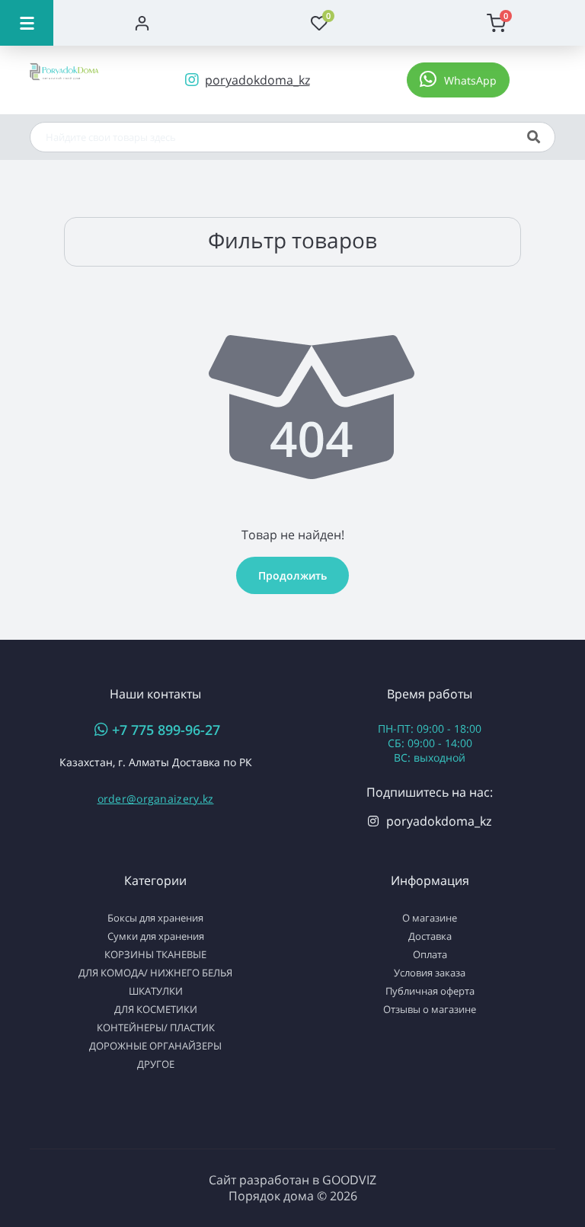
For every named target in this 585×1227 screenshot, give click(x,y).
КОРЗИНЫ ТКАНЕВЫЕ (155, 954)
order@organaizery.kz (156, 798)
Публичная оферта (430, 991)
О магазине (429, 918)
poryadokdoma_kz (438, 821)
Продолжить (292, 575)
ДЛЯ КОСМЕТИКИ (155, 1009)
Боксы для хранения (155, 918)
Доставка (430, 936)
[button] (458, 80)
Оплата (430, 954)
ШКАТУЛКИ (156, 991)
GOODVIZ (349, 1179)
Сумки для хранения (155, 936)
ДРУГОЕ (155, 1064)
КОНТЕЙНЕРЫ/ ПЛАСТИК (156, 1027)
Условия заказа (429, 972)
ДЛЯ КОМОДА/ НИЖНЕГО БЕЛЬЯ (155, 972)
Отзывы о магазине (429, 1009)
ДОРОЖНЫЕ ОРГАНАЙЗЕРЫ (155, 1046)
